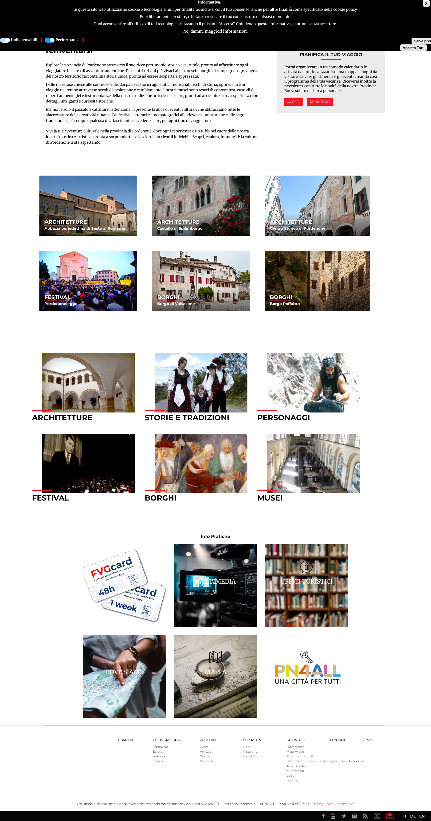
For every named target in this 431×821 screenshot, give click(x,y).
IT (405, 816)
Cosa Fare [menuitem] (208, 740)
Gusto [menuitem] (204, 756)
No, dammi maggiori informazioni (215, 31)
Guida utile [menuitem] (296, 740)
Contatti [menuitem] (337, 740)
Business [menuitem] (206, 761)
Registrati (320, 102)
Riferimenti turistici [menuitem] (301, 756)
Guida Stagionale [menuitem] (168, 740)
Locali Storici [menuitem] (252, 756)
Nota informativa (340, 804)
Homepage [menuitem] (127, 740)
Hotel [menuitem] (247, 747)
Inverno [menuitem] (158, 761)
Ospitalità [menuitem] (252, 740)
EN (422, 816)
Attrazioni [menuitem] (207, 752)
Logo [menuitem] (290, 776)
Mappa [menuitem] (292, 780)
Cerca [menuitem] (366, 740)
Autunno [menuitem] (159, 756)
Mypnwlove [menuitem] (295, 752)
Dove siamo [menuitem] (295, 747)
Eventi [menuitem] (204, 747)
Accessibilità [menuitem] (296, 766)
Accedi (293, 102)
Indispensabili (24, 40)
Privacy (317, 804)
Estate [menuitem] (157, 752)
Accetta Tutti (414, 48)
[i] (40, 40)
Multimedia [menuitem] (295, 771)
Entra (88, 206)
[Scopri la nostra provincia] (377, 816)
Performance (68, 40)
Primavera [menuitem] (160, 747)
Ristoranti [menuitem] (250, 752)
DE (413, 816)
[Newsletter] (390, 816)
